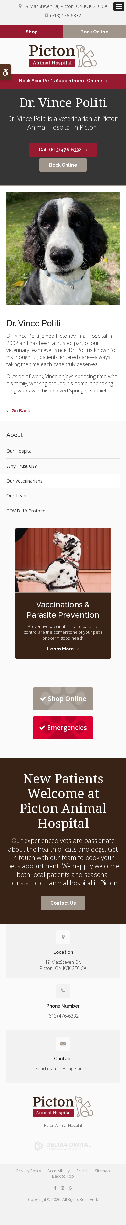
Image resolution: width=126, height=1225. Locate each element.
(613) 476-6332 (65, 16)
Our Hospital (19, 451)
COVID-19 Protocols (27, 511)
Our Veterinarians (24, 481)
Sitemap (102, 1171)
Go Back (20, 410)
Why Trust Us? (21, 466)
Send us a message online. (63, 1068)
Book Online (94, 31)
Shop (31, 31)
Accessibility (58, 1171)
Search (82, 1171)
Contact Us (63, 903)
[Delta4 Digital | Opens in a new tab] (63, 1146)
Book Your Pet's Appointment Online (60, 80)
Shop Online (67, 698)
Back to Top (63, 1176)
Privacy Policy (28, 1171)
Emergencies (67, 727)
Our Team (17, 496)
